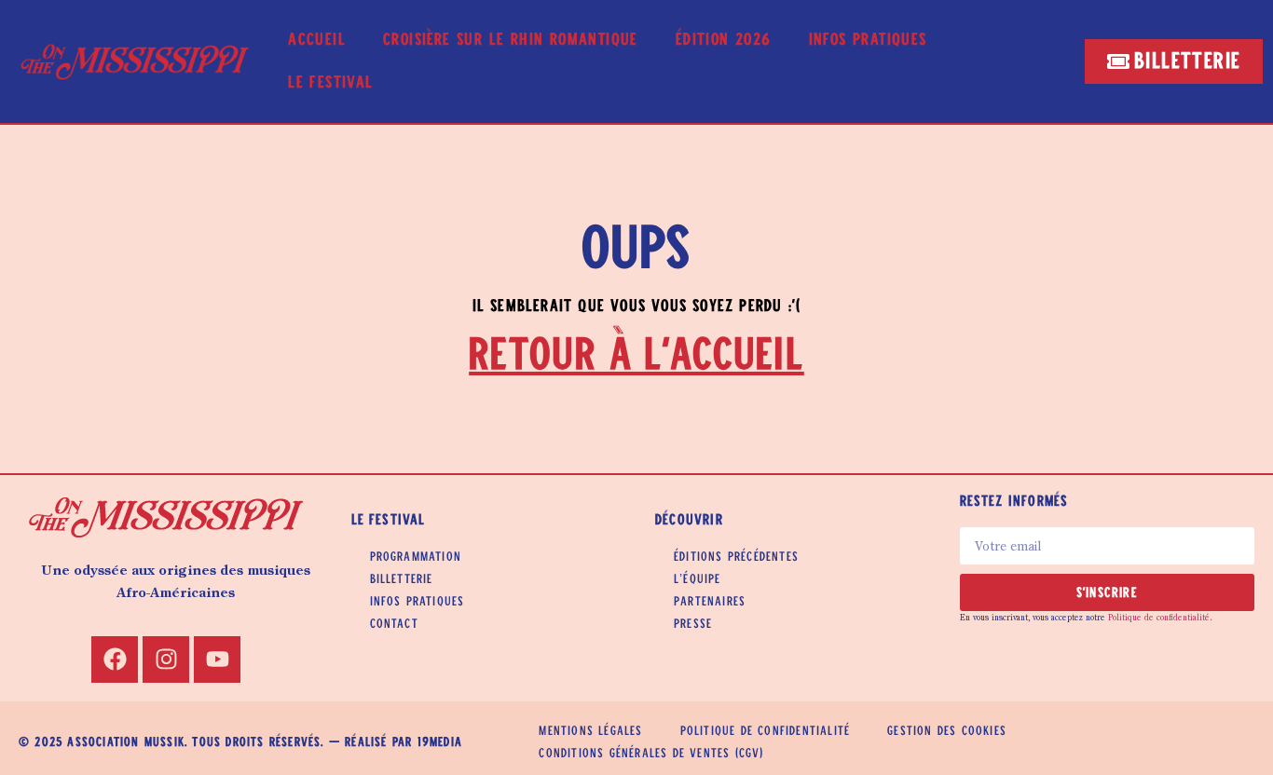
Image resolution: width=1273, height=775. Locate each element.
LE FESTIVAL (330, 83)
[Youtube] (217, 659)
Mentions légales (590, 731)
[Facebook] (114, 659)
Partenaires (710, 601)
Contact (394, 624)
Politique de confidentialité (1159, 617)
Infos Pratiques (868, 40)
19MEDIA (439, 742)
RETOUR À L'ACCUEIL (636, 355)
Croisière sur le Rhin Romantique (510, 40)
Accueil (317, 40)
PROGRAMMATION (416, 557)
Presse (693, 624)
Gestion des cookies (946, 731)
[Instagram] (166, 659)
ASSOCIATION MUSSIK (126, 742)
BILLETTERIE (401, 579)
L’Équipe (697, 579)
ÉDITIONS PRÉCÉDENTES (736, 557)
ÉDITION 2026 (724, 40)
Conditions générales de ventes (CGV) (651, 753)
